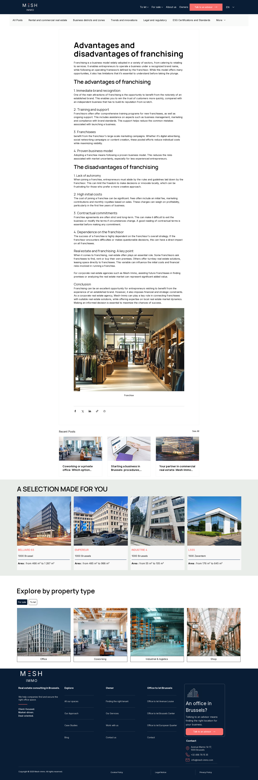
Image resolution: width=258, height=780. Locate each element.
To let (33, 602)
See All (195, 431)
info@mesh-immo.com (202, 760)
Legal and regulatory (155, 20)
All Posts (18, 20)
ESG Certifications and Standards (191, 20)
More (219, 20)
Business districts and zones (89, 20)
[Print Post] (104, 411)
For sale (22, 602)
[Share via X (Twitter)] (82, 411)
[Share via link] (97, 411)
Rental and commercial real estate (48, 20)
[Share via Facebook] (75, 411)
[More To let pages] (148, 7)
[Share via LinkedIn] (89, 411)
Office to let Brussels (159, 688)
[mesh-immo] (177, 449)
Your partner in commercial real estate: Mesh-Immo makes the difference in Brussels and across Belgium (177, 468)
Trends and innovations (124, 20)
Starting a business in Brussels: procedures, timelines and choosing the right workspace (126, 468)
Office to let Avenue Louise (160, 701)
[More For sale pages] (162, 7)
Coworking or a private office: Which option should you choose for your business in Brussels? (80, 468)
